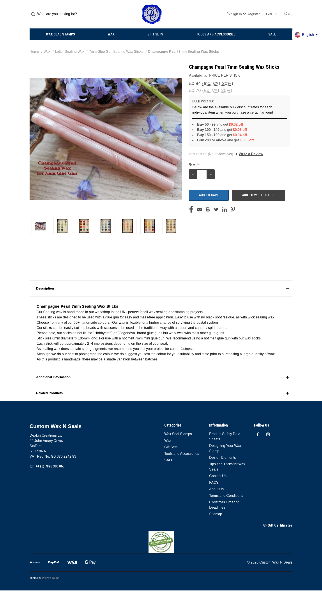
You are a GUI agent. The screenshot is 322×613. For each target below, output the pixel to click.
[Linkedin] (224, 209)
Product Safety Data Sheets (224, 436)
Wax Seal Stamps (60, 34)
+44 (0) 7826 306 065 (49, 466)
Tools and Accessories (215, 34)
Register (253, 14)
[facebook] (258, 434)
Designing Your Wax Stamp (225, 448)
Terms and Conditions (226, 495)
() (289, 14)
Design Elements (222, 457)
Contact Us (217, 476)
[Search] (34, 14)
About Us (216, 489)
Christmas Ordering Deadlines (224, 504)
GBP (270, 14)
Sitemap (215, 514)
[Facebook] (191, 209)
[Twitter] (216, 209)
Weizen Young (50, 578)
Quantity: (194, 164)
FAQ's (214, 482)
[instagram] (268, 434)
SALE (272, 34)
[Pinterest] (233, 209)
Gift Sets (155, 34)
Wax (111, 34)
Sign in (236, 14)
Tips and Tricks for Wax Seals (227, 466)
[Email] (199, 209)
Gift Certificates (279, 525)
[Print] (208, 209)
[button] (161, 288)
